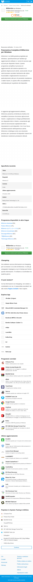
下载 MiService (5, 236)
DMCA (19, 569)
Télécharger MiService (7, 238)
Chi (2, 556)
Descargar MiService (7, 233)
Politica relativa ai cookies (24, 561)
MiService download (6, 223)
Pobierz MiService (6, 226)
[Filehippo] (5, 1)
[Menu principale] (31, 1)
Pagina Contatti (13, 288)
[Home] (1, 5)
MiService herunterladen (8, 231)
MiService (13, 8)
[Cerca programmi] (28, 1)
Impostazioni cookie (22, 572)
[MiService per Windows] (3, 10)
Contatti (3, 559)
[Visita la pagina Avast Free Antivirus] (16, 15)
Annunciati (4, 562)
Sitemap (3, 565)
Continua (16, 547)
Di (15, 10)
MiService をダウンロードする (9, 228)
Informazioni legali (22, 567)
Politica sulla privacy (22, 564)
